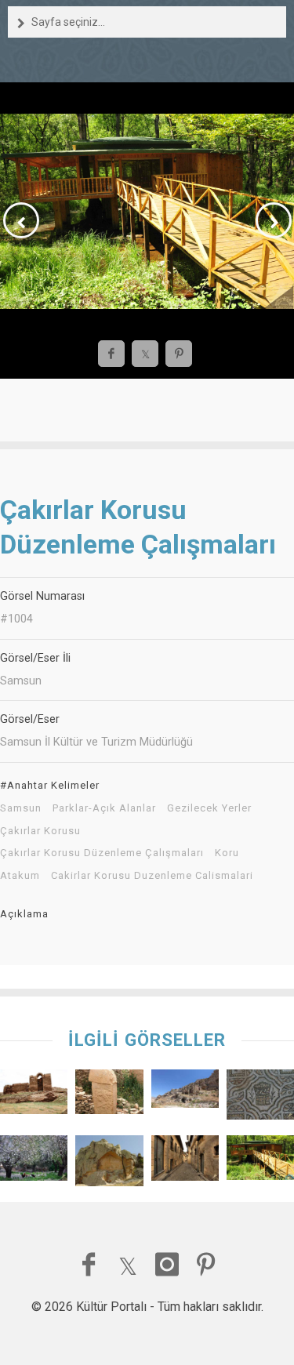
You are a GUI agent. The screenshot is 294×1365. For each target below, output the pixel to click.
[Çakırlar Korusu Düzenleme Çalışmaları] (260, 1161)
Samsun (21, 808)
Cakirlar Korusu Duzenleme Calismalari (152, 875)
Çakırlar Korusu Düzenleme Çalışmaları (102, 853)
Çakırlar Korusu (40, 831)
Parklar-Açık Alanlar (104, 808)
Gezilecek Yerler (209, 808)
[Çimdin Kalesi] (33, 1095)
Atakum (20, 875)
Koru (227, 853)
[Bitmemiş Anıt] (109, 1164)
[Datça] (33, 1161)
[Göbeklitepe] (109, 1095)
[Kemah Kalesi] (185, 1092)
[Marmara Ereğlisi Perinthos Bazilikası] (260, 1098)
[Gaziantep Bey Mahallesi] (185, 1161)
